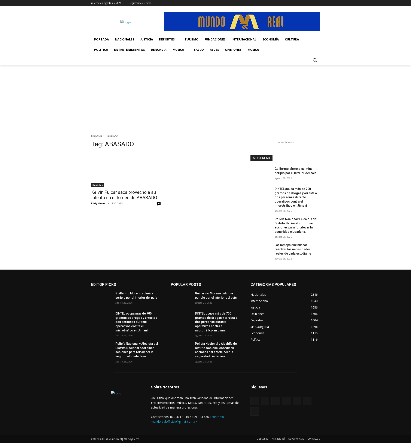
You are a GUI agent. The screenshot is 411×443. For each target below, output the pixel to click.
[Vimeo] (305, 3)
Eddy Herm (98, 203)
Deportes (97, 184)
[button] (315, 60)
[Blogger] (254, 401)
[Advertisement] (205, 97)
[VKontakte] (297, 401)
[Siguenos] (285, 393)
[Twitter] (299, 3)
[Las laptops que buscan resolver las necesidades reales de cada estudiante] (260, 250)
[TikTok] (293, 3)
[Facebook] (281, 3)
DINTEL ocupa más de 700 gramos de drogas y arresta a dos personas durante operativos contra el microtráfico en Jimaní (296, 197)
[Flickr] (275, 401)
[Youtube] (317, 3)
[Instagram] (287, 3)
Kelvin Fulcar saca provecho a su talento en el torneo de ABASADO (124, 195)
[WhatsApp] (311, 3)
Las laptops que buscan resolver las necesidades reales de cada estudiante (293, 249)
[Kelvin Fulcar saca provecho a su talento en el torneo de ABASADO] (126, 169)
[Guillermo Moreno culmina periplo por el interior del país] (260, 174)
